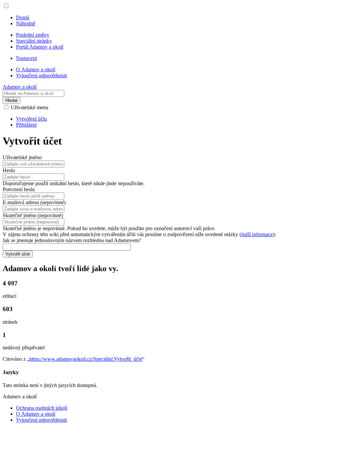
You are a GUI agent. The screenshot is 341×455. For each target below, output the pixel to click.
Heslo (9, 170)
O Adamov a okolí (35, 414)
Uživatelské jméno (22, 157)
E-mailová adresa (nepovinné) (34, 202)
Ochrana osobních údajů (41, 408)
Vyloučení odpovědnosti (41, 420)
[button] (6, 6)
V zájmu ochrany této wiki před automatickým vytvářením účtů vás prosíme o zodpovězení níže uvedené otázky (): (139, 234)
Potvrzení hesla (19, 189)
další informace (257, 234)
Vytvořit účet (17, 253)
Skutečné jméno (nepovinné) (33, 215)
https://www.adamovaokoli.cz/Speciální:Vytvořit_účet (85, 359)
